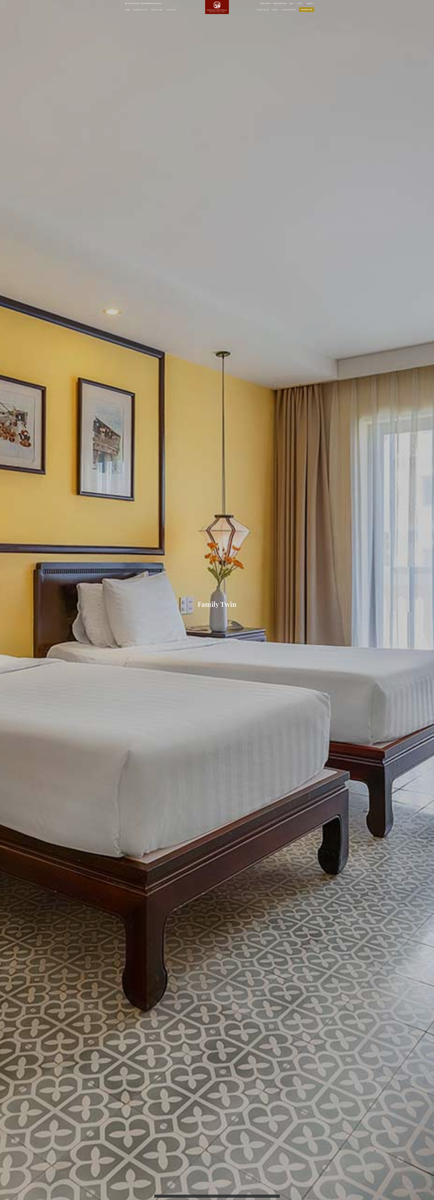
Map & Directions (280, 3)
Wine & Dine (157, 10)
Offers (275, 10)
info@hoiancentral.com (152, 3)
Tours (299, 3)
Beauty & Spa (263, 10)
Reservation (306, 9)
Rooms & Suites (140, 10)
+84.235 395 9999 (133, 3)
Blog (291, 3)
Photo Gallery (266, 3)
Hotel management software (170, 1196)
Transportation (288, 10)
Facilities (171, 10)
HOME (127, 10)
